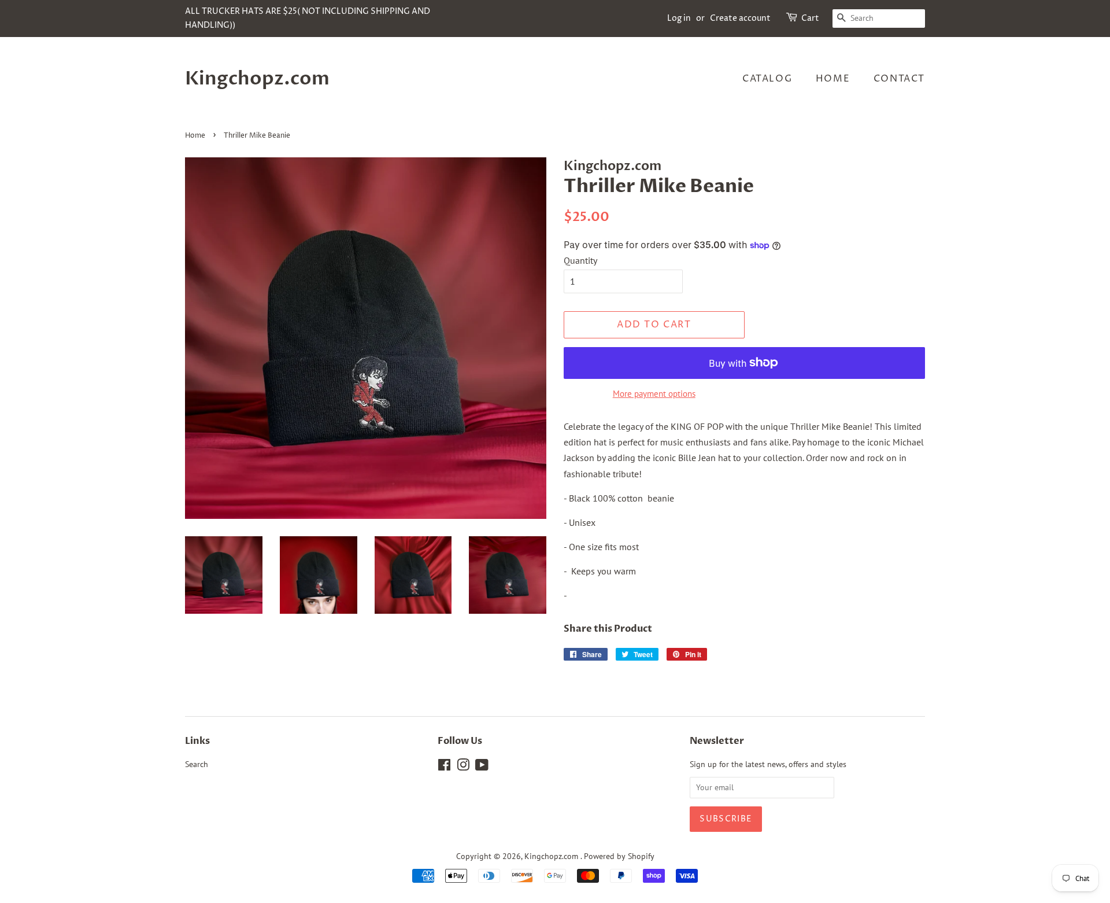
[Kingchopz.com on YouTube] (482, 767)
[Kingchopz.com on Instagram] (463, 767)
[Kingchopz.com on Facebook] (444, 767)
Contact (899, 78)
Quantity (580, 260)
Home (833, 78)
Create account (740, 18)
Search (196, 764)
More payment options (654, 393)
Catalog (767, 78)
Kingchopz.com (257, 79)
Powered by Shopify (619, 856)
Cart (810, 18)
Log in (679, 18)
